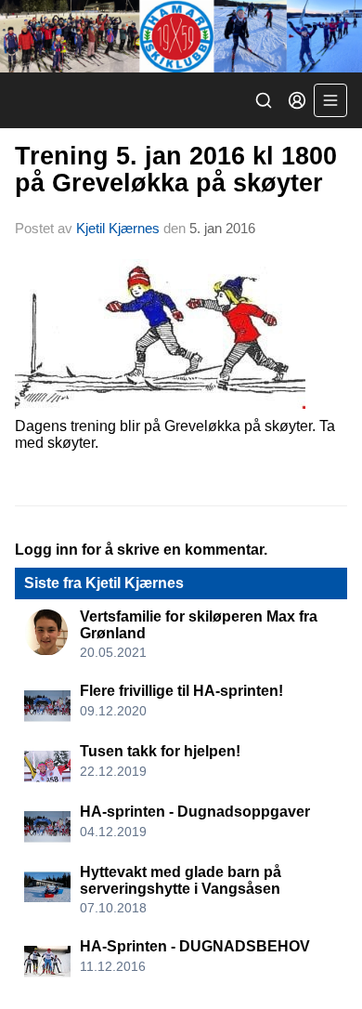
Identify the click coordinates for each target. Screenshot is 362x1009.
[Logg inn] (297, 100)
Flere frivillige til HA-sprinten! (181, 691)
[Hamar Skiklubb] (181, 36)
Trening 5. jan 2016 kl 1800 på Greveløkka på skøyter (176, 169)
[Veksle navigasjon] (330, 100)
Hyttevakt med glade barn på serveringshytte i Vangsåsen (180, 880)
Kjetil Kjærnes (118, 228)
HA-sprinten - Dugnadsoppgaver (195, 811)
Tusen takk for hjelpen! (160, 751)
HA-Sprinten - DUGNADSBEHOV (195, 946)
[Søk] (263, 100)
